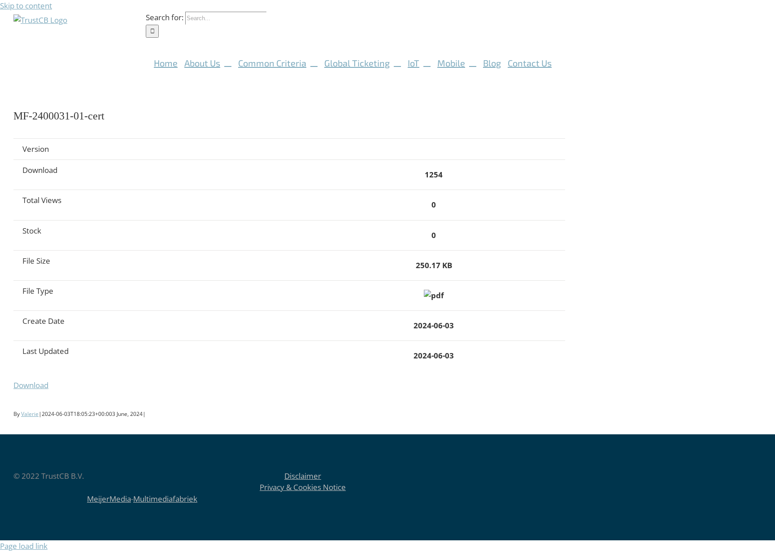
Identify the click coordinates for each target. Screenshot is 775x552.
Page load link (24, 546)
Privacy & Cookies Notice (303, 487)
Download (30, 385)
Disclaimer (302, 476)
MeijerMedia (109, 499)
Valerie (30, 414)
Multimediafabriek (165, 499)
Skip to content (26, 5)
